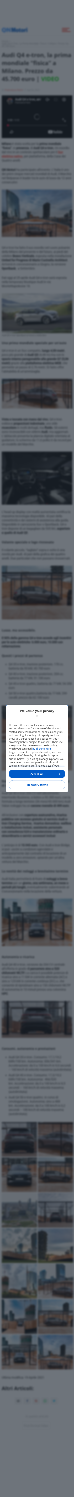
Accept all (37, 774)
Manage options (37, 784)
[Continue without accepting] (37, 716)
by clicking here (41, 748)
